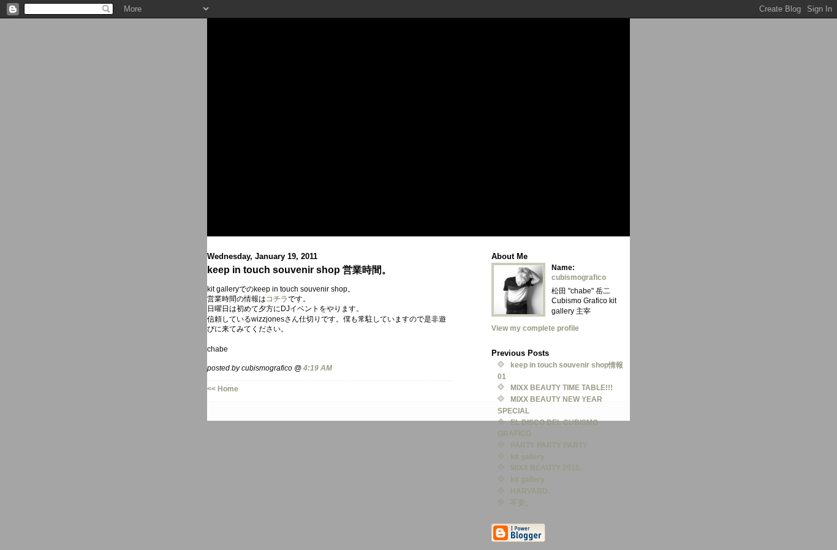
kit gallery (527, 457)
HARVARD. (530, 491)
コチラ (277, 299)
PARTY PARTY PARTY (549, 445)
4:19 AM (317, 368)
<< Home (222, 389)
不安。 (521, 503)
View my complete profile (535, 328)
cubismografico (578, 277)
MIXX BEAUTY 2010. (545, 468)
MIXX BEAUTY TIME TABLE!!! (561, 387)
